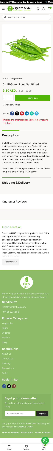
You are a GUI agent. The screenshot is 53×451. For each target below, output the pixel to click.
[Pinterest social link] (22, 113)
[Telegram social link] (37, 113)
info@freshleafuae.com (14, 306)
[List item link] (26, 323)
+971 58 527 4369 (10, 311)
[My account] (43, 8)
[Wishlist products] (38, 8)
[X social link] (17, 113)
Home (5, 78)
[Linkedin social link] (27, 113)
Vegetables (16, 78)
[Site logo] (19, 8)
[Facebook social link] (12, 113)
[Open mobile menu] (3, 8)
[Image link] (26, 282)
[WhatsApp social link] (32, 113)
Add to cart (33, 98)
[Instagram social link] (14, 386)
